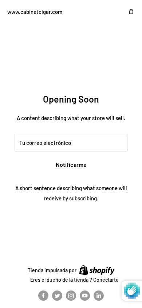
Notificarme (71, 164)
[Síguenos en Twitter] (57, 295)
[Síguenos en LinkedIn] (99, 295)
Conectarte (106, 280)
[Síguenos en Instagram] (71, 295)
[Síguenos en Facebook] (43, 295)
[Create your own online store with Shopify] (97, 270)
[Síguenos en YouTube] (85, 295)
